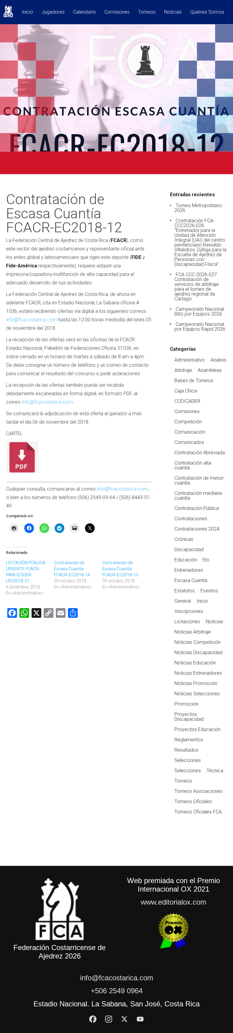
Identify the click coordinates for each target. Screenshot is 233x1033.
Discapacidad (189, 549)
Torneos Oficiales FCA (198, 812)
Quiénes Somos (207, 12)
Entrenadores (188, 570)
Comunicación (189, 432)
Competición (188, 422)
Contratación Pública (196, 508)
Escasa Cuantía (190, 580)
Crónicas (183, 539)
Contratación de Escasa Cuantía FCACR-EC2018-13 (120, 568)
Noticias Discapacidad (198, 652)
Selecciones (187, 760)
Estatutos (184, 591)
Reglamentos (188, 740)
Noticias (173, 12)
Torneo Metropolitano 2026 (198, 208)
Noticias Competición (197, 642)
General (182, 601)
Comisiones (117, 12)
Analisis (218, 360)
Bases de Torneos (193, 380)
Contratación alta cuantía (192, 465)
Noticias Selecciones (197, 694)
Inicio (27, 12)
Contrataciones (190, 518)
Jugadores (53, 12)
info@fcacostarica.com (31, 320)
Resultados (186, 750)
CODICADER (187, 401)
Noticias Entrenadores (198, 673)
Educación (185, 560)
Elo (206, 560)
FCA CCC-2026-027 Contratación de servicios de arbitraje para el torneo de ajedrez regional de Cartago (196, 287)
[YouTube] (140, 1019)
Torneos (147, 12)
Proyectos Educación (197, 729)
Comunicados (189, 442)
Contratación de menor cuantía (199, 480)
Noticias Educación (195, 663)
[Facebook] (93, 1019)
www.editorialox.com (173, 902)
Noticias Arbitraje (192, 632)
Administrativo (189, 360)
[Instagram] (108, 1019)
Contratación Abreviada (199, 452)
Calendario (84, 12)
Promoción (186, 704)
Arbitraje (183, 370)
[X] (124, 1019)
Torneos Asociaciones (198, 791)
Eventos (209, 591)
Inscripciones (188, 611)
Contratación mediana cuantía (198, 495)
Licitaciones (187, 621)
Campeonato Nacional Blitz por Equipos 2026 (199, 311)
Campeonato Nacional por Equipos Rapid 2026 (199, 326)
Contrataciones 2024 (196, 529)
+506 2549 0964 (117, 991)
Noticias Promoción (195, 683)
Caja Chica (185, 391)
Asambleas (210, 370)
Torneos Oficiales (193, 801)
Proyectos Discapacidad (189, 716)
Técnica (215, 770)
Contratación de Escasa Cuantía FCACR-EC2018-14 (72, 568)
